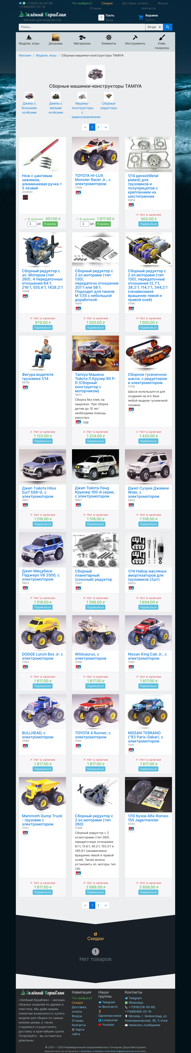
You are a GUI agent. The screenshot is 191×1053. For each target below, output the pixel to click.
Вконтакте (109, 1007)
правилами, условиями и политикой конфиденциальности (108, 1051)
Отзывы (77, 1020)
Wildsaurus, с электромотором (90, 656)
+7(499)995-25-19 (32, 7)
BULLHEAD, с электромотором (37, 735)
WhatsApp (135, 1002)
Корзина (151, 15)
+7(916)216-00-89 (39, 3)
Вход (109, 20)
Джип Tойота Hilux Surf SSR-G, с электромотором (39, 492)
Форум (77, 1016)
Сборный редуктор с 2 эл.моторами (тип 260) (94, 820)
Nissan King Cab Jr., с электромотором (147, 656)
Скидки (77, 1002)
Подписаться (148, 223)
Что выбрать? (82, 998)
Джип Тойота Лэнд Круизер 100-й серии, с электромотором (95, 492)
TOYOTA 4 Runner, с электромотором (93, 735)
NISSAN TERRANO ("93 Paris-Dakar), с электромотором (145, 737)
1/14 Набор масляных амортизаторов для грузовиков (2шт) (147, 575)
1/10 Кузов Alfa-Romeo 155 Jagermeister (148, 818)
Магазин (25, 55)
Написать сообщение (144, 1025)
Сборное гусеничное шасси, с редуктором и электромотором (147, 378)
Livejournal (109, 1020)
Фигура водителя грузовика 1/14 (37, 376)
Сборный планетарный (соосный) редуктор (93, 575)
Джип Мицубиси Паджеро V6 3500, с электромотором (41, 575)
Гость (110, 15)
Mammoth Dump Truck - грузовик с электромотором (42, 820)
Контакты (79, 1025)
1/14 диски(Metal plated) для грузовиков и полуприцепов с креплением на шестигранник (143, 186)
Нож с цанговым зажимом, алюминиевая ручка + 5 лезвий (42, 182)
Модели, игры (46, 55)
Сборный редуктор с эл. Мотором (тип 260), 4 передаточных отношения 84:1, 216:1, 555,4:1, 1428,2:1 (42, 279)
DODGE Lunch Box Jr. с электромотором (42, 656)
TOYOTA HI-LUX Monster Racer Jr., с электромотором (93, 179)
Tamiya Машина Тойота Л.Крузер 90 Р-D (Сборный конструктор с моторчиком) (95, 382)
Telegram (108, 1002)
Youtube (107, 1024)
